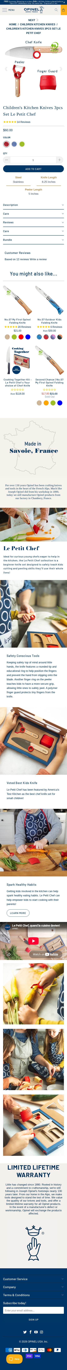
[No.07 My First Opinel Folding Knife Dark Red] (21, 337)
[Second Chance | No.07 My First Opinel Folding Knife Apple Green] (53, 403)
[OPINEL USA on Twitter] (25, 1332)
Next (32, 20)
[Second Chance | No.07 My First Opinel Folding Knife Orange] (46, 403)
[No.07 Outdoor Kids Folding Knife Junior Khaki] (60, 337)
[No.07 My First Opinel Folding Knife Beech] (7, 337)
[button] (33, 205)
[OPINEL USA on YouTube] (36, 1332)
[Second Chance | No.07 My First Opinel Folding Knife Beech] (39, 403)
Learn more (18, 912)
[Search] (57, 9)
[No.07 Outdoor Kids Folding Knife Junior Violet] (53, 337)
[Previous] (6, 69)
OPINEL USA (35, 1341)
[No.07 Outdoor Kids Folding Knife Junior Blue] (39, 337)
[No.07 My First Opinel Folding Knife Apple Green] (14, 337)
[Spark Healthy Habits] (33, 842)
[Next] (60, 69)
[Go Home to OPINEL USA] (33, 10)
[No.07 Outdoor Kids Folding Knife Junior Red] (46, 337)
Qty (5, 153)
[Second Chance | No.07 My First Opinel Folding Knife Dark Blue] (60, 403)
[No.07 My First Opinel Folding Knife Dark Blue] (28, 337)
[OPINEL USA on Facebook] (30, 1332)
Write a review (38, 259)
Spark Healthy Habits (21, 884)
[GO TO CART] (64, 10)
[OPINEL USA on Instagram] (41, 1332)
